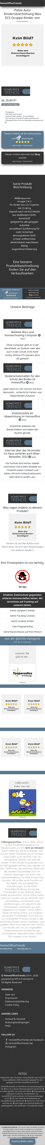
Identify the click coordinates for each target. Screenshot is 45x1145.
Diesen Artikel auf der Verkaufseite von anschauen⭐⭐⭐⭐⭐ (22, 139)
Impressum (11, 998)
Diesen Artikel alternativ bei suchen (22, 157)
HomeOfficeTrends (11, 3)
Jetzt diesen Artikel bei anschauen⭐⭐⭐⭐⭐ (11, 294)
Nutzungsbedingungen (17, 1022)
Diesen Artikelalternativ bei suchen (33, 293)
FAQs (8, 1025)
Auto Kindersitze (22, 949)
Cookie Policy (12, 1004)
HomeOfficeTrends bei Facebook (26, 1039)
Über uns (10, 994)
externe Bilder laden (22, 1141)
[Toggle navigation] (42, 3)
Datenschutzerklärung (17, 1001)
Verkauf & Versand (15, 1018)
